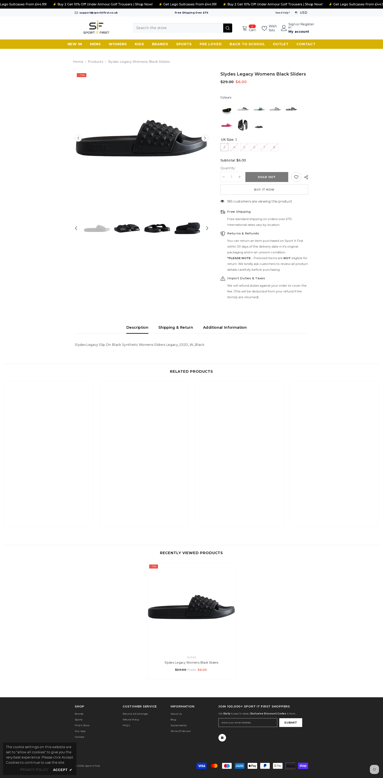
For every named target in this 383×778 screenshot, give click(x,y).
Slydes (191, 657)
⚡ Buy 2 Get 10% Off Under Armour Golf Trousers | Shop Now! (102, 4)
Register (307, 24)
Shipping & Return (175, 327)
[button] (78, 138)
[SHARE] (304, 177)
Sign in (292, 26)
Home (78, 62)
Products (95, 62)
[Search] (182, 28)
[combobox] (178, 28)
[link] (49, 510)
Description (137, 327)
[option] (142, 138)
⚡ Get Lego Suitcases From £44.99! (187, 4)
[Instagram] (222, 738)
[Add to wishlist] (296, 177)
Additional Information (225, 327)
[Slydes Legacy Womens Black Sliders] (191, 607)
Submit (290, 722)
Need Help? (282, 12)
